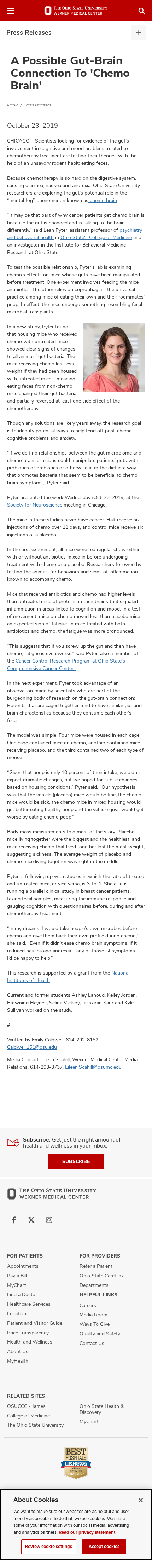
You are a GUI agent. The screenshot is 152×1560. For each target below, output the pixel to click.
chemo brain (102, 200)
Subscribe (76, 1161)
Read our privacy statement (87, 1532)
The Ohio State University (35, 1425)
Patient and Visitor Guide (34, 1323)
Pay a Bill (17, 1275)
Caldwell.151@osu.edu (32, 1047)
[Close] (140, 1500)
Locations (18, 1313)
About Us (17, 1351)
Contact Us (92, 1343)
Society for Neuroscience (35, 505)
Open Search (142, 11)
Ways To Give (95, 1324)
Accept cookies (104, 1546)
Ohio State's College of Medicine (96, 237)
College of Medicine (28, 1415)
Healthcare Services (29, 1304)
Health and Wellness (29, 1342)
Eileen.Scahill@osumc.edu (94, 1067)
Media (12, 105)
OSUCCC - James (26, 1406)
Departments (94, 1285)
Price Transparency (28, 1332)
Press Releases (29, 32)
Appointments (23, 1266)
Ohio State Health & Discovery (102, 1409)
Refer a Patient (96, 1266)
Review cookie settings (48, 1546)
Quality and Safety (100, 1333)
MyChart (16, 1285)
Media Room (93, 1314)
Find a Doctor (22, 1294)
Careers (88, 1305)
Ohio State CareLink (102, 1275)
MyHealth (17, 1361)
